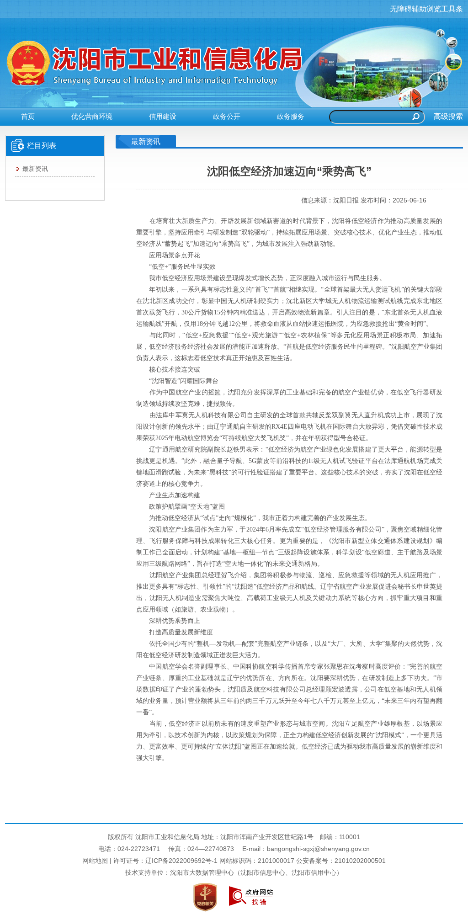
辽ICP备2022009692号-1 (181, 860)
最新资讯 (35, 168)
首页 (28, 116)
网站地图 (95, 860)
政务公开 (226, 116)
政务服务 (290, 116)
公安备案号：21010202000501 (341, 860)
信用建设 (162, 116)
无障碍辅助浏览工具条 (426, 9)
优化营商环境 (91, 116)
